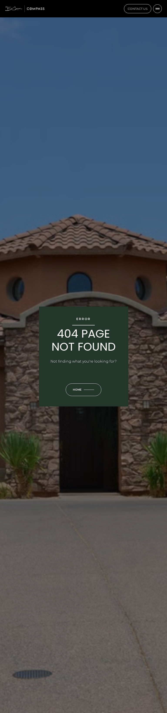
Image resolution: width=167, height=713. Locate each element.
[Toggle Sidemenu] (157, 8)
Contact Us (138, 9)
